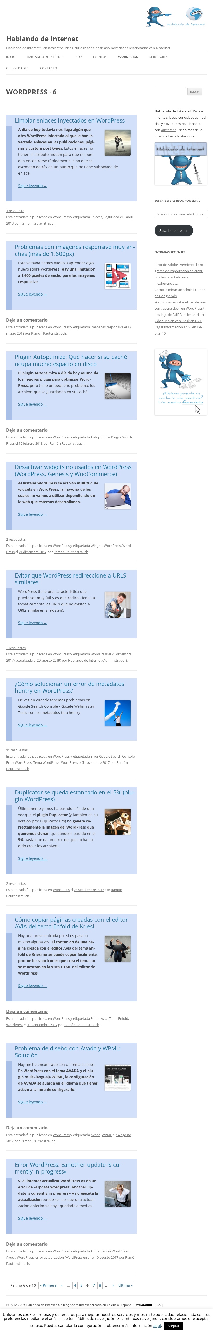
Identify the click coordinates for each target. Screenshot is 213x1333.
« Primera (48, 1285)
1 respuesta (15, 210)
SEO (79, 57)
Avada (95, 1134)
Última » (125, 1285)
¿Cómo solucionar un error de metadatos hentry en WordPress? (69, 687)
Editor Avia (99, 1018)
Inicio (10, 57)
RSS (158, 1305)
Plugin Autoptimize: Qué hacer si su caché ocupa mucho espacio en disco (71, 360)
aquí (157, 1325)
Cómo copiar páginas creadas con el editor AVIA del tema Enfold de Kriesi (71, 922)
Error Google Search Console (113, 756)
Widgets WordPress (106, 545)
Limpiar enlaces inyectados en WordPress (70, 120)
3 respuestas (16, 647)
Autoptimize (100, 437)
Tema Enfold (118, 1018)
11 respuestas (17, 750)
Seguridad (111, 217)
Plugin (116, 437)
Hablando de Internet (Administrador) (97, 660)
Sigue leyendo (32, 185)
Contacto (48, 68)
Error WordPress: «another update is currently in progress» (68, 1168)
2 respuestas (16, 539)
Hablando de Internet (42, 38)
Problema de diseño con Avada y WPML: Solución (68, 1051)
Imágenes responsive (107, 327)
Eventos (100, 57)
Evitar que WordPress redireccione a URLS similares (70, 578)
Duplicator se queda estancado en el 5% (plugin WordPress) (75, 795)
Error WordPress (19, 762)
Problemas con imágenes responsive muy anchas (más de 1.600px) (75, 250)
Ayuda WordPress (20, 1257)
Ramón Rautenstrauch (38, 223)
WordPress (128, 57)
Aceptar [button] (173, 1325)
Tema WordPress (46, 762)
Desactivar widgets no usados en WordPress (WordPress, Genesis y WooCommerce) (73, 470)
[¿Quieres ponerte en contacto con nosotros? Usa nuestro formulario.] (181, 382)
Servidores (158, 57)
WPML (107, 1134)
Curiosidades (17, 68)
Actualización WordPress (110, 1251)
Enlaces (96, 217)
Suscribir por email (173, 230)
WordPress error (78, 1257)
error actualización (49, 1257)
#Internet (168, 129)
